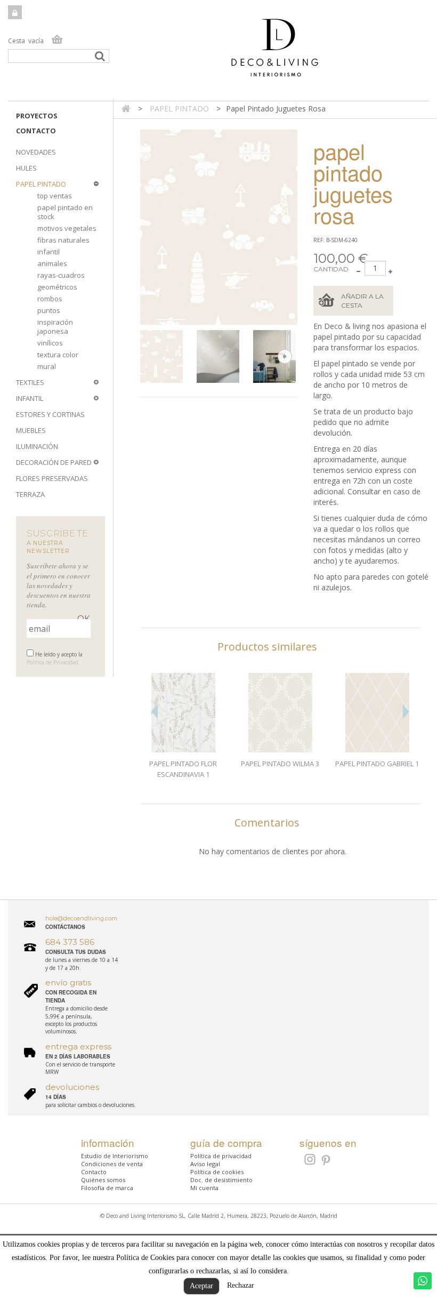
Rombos (49, 298)
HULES (26, 168)
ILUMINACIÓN (37, 446)
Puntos (48, 310)
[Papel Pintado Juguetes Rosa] (166, 356)
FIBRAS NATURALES (63, 240)
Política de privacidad (221, 1156)
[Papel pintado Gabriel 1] (377, 713)
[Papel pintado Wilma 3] (280, 713)
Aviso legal (205, 1164)
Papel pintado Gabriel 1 (377, 763)
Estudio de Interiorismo (114, 1156)
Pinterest (326, 1161)
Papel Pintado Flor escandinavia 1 (183, 769)
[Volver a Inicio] (126, 108)
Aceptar (201, 1286)
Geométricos (57, 287)
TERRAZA (30, 494)
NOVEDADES (36, 152)
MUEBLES (31, 430)
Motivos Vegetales (66, 228)
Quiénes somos (103, 1180)
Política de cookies (217, 1172)
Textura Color (57, 354)
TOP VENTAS (54, 195)
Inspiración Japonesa (55, 326)
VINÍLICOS (50, 343)
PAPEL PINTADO (41, 184)
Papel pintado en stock (65, 212)
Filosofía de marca (107, 1188)
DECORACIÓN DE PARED (54, 462)
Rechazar (240, 1285)
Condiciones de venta (112, 1164)
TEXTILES (30, 382)
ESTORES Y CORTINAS (50, 414)
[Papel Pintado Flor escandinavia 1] (183, 713)
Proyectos (37, 116)
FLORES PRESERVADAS (52, 478)
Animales (52, 263)
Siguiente (284, 356)
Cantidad (331, 269)
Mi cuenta (204, 1188)
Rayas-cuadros (61, 275)
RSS (308, 1159)
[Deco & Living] (218, 53)
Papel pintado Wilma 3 (280, 763)
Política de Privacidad (52, 662)
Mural (46, 366)
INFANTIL (29, 398)
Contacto (36, 130)
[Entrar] (15, 12)
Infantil (48, 251)
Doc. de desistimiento (221, 1180)
